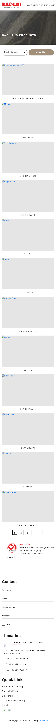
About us (38, 5)
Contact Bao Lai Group (14, 703)
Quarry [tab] (42, 644)
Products (49, 5)
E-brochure (7, 698)
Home (29, 5)
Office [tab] (12, 644)
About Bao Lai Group (13, 689)
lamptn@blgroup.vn (35, 550)
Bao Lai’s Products (11, 694)
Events (5, 708)
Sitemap (44, 723)
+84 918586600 (34, 553)
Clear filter (41, 52)
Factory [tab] (27, 644)
